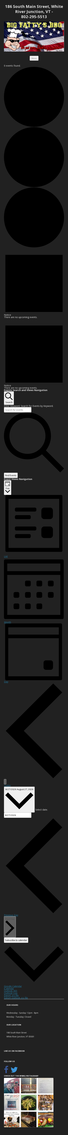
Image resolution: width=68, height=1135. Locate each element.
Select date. (41, 809)
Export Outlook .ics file (16, 997)
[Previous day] (34, 777)
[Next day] (5, 781)
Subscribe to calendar (16, 940)
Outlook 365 (10, 990)
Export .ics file (11, 995)
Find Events (11, 475)
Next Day (10, 918)
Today (7, 785)
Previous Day (11, 915)
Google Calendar (13, 986)
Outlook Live (10, 993)
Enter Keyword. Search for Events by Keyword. (28, 405)
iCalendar (9, 988)
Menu (34, 58)
